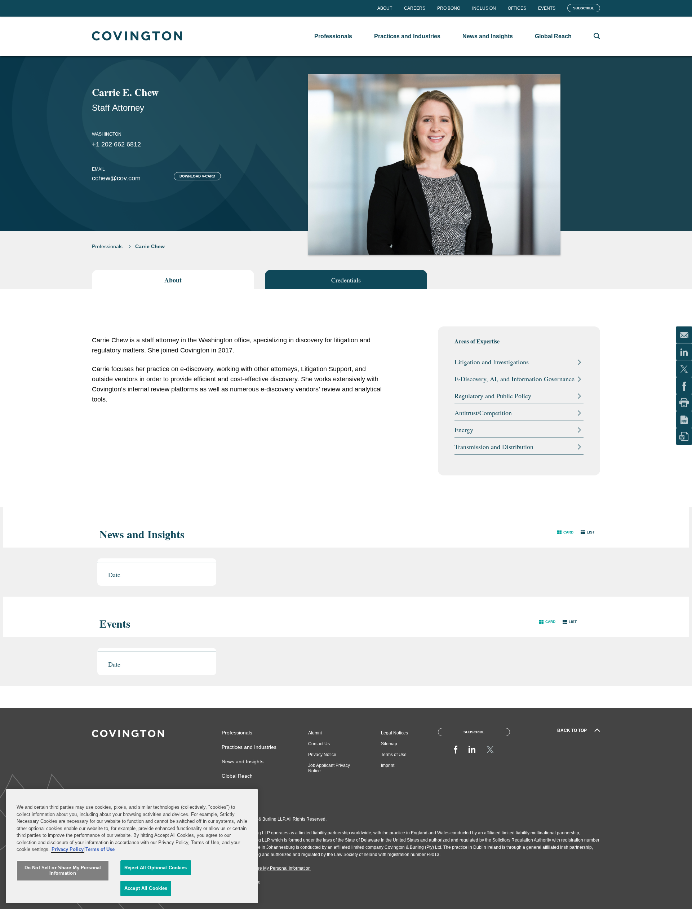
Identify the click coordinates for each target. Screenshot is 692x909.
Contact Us (319, 743)
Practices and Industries (249, 747)
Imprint (387, 765)
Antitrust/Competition (483, 412)
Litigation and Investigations (491, 361)
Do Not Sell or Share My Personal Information (63, 870)
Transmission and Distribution (493, 446)
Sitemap (389, 743)
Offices (517, 8)
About (384, 8)
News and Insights (242, 761)
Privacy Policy (68, 849)
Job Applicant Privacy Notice (329, 768)
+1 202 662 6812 (116, 144)
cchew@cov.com (116, 178)
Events (546, 8)
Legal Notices (394, 732)
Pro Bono (448, 8)
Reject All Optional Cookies (155, 867)
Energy (463, 429)
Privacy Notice (322, 754)
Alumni (315, 732)
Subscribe (583, 8)
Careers (414, 8)
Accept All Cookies (145, 888)
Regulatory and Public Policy (492, 395)
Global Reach (237, 776)
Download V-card (197, 176)
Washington (106, 134)
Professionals (107, 246)
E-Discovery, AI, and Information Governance (514, 378)
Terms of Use (394, 754)
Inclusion (484, 8)
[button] (565, 532)
